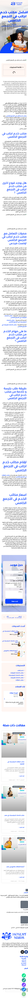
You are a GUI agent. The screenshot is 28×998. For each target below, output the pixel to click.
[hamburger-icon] (2, 4)
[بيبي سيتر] (14, 586)
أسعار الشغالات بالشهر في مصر (10, 651)
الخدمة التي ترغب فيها (18, 580)
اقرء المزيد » (21, 776)
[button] (22, 67)
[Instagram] (22, 952)
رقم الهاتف (20, 575)
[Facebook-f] (26, 952)
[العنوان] (27, 890)
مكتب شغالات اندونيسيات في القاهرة (10, 631)
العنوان (26, 892)
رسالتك (21, 589)
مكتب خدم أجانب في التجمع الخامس (16, 116)
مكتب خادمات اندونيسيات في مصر (10, 641)
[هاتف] (24, 980)
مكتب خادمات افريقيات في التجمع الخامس (15, 316)
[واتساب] (24, 994)
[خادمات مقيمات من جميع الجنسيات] (14, 583)
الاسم (21, 569)
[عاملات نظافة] (14, 585)
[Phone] (24, 975)
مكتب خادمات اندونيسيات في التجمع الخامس (17, 321)
